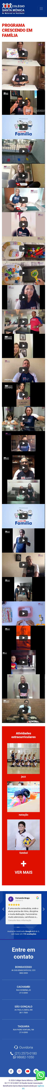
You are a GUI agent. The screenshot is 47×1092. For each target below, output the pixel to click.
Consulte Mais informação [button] (19, 920)
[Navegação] (41, 8)
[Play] (23, 54)
